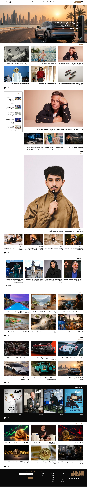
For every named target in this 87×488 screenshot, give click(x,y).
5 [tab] (40, 41)
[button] (2, 24)
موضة (81, 44)
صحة (36, 1)
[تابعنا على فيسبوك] (78, 479)
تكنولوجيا (61, 145)
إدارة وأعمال (79, 423)
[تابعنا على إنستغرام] (76, 479)
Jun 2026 (61, 414)
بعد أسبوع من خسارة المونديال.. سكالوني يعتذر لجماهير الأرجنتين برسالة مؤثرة (10, 107)
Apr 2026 (20, 414)
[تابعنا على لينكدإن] (71, 479)
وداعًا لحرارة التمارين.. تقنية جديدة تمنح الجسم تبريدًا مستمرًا (10, 114)
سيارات (76, 20)
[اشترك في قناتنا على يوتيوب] (69, 479)
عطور (53, 1)
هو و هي (52, 473)
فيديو (81, 153)
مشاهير (81, 229)
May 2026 (41, 414)
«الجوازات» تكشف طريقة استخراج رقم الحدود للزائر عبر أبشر (10, 128)
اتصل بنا (43, 475)
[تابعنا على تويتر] (74, 479)
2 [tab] (45, 41)
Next (11, 130)
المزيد (7, 87)
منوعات (81, 145)
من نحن (43, 473)
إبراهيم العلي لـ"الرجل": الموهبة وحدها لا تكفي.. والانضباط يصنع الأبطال (66, 231)
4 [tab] (41, 41)
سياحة (81, 292)
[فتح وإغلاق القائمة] (82, 2)
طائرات (39, 1)
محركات (62, 481)
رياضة (53, 481)
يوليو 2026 (81, 414)
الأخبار (19, 94)
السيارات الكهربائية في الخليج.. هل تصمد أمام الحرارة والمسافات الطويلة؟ (65, 25)
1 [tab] (47, 41)
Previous (16, 130)
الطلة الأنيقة (48, 1)
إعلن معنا (42, 477)
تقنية (43, 1)
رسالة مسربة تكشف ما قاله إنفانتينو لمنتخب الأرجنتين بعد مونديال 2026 (10, 121)
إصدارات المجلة (78, 387)
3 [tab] (43, 41)
